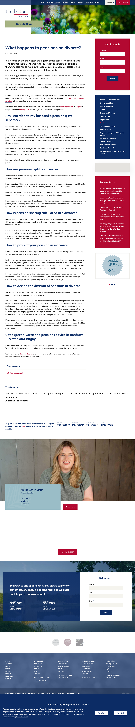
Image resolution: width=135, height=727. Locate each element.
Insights (73, 2)
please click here (21, 717)
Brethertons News (106, 106)
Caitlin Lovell (27, 490)
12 (33, 408)
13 (36, 408)
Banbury (63, 106)
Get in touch (123, 2)
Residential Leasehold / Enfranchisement (108, 140)
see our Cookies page (52, 714)
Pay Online (89, 2)
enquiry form (24, 109)
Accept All (101, 713)
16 (43, 408)
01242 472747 (92, 424)
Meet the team (70, 507)
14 (38, 408)
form (23, 426)
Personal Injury (105, 129)
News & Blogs (41, 40)
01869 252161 (78, 424)
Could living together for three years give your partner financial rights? (112, 201)
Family (51, 40)
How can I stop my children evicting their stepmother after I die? (112, 217)
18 (48, 408)
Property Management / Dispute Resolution (112, 134)
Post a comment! (16, 373)
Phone (102, 59)
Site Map (41, 694)
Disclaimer (60, 694)
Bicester (70, 106)
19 (50, 408)
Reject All (120, 713)
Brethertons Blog (106, 103)
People (58, 2)
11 (31, 408)
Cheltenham (86, 661)
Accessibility (69, 694)
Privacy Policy (50, 694)
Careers (80, 2)
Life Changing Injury (107, 126)
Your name (103, 50)
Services (65, 2)
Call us (109, 2)
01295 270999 (63, 424)
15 (41, 408)
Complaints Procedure (13, 694)
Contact (97, 2)
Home (42, 2)
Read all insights (67, 552)
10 (28, 408)
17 (45, 408)
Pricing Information (29, 694)
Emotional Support (107, 148)
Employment (104, 119)
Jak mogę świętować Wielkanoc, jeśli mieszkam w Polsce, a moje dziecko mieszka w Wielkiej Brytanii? (112, 227)
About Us (50, 2)
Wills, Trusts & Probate (108, 144)
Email (102, 67)
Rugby (78, 106)
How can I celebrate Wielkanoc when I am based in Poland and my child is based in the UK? (111, 238)
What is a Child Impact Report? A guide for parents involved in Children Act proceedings (112, 191)
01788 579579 (107, 424)
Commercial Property (108, 113)
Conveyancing (105, 116)
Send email (25, 501)
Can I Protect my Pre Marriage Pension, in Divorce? (111, 208)
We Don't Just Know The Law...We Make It (112, 152)
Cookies (77, 694)
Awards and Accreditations (110, 99)
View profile (25, 504)
